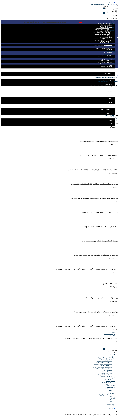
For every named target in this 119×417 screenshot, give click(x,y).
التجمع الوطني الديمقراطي (104, 26)
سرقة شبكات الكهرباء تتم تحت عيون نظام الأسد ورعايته (100, 241)
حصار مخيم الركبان (103, 81)
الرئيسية (112, 16)
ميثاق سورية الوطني (106, 27)
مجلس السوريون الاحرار (105, 56)
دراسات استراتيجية (106, 48)
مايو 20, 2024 (113, 117)
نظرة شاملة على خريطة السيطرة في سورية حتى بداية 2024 (99, 141)
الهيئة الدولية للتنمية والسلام (103, 63)
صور (111, 120)
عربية (110, 57)
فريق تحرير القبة (109, 115)
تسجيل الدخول (110, 404)
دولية (110, 56)
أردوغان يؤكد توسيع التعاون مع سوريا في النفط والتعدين (100, 298)
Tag (111, 81)
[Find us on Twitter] (116, 34)
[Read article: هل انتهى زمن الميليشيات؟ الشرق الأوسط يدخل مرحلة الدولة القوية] (59, 306)
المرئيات (113, 63)
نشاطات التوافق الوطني (102, 34)
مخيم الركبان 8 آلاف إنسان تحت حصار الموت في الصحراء (100, 112)
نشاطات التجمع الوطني (102, 28)
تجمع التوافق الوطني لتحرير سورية (102, 45)
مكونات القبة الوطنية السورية (106, 358)
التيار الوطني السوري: (106, 31)
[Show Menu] (117, 83)
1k (116, 120)
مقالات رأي (109, 49)
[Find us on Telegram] (113, 34)
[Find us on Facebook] (117, 34)
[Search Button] (104, 13)
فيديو (110, 66)
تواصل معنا (112, 335)
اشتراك (111, 406)
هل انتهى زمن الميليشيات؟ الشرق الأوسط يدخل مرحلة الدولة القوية (96, 255)
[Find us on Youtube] (114, 34)
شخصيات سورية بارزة (105, 60)
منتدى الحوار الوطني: (106, 59)
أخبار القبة (112, 70)
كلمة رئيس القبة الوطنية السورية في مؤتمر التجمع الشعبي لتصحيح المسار (93, 170)
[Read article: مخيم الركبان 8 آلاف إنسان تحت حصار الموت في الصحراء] (59, 99)
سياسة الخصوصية (109, 334)
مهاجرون (109, 62)
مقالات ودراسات (110, 46)
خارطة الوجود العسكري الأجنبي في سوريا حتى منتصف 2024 (99, 155)
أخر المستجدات (111, 53)
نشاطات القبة (108, 73)
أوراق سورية (111, 59)
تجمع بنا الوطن (108, 36)
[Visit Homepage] (104, 5)
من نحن (113, 356)
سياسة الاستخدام (109, 332)
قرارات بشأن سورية (109, 54)
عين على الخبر (111, 88)
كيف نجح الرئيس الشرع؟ (110, 284)
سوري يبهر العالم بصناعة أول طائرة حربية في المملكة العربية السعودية (94, 184)
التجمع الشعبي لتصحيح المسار (103, 29)
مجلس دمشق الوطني (106, 66)
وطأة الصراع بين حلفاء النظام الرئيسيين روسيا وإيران (101, 227)
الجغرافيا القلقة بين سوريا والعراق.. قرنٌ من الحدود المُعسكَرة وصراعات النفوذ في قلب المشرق (87, 269)
